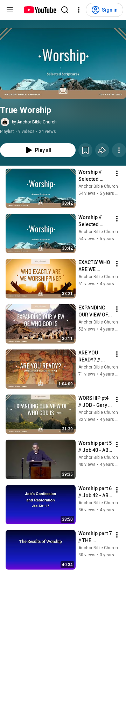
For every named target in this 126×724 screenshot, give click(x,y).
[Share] (102, 150)
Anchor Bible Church (98, 186)
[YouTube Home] (39, 10)
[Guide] (10, 10)
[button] (63, 63)
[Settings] (79, 10)
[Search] (65, 10)
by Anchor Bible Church (34, 122)
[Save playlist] (85, 150)
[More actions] (119, 150)
